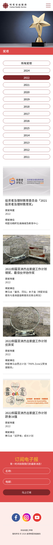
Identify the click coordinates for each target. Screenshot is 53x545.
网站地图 (24, 530)
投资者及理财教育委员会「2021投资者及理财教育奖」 (26, 202)
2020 (26, 92)
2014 (26, 135)
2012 (26, 150)
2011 (26, 157)
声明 (31, 530)
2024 (26, 70)
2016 (26, 121)
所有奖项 (26, 63)
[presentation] (6, 249)
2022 (26, 77)
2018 (26, 106)
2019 (26, 99)
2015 (26, 128)
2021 (26, 85)
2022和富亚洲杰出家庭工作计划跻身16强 (26, 415)
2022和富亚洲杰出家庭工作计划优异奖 (26, 343)
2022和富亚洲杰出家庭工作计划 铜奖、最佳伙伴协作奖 (26, 271)
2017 (26, 113)
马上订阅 (26, 492)
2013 (26, 142)
